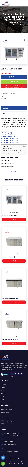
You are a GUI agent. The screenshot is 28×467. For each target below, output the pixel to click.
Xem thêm (13, 171)
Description (6, 108)
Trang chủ (3, 384)
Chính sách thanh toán (6, 424)
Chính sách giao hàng (6, 421)
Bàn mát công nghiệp (10, 93)
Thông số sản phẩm (7, 148)
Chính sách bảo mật (6, 415)
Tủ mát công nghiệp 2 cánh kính (10, 140)
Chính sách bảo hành (6, 412)
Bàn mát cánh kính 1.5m (9, 216)
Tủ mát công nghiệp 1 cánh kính (10, 138)
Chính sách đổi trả (5, 418)
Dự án (2, 390)
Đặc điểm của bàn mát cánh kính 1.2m (12, 150)
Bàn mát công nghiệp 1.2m (8, 133)
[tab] (14, 108)
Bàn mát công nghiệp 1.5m (8, 135)
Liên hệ (14, 219)
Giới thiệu (3, 387)
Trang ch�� (14, 23)
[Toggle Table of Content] (24, 146)
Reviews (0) (6, 113)
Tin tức (2, 396)
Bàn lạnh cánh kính (8, 96)
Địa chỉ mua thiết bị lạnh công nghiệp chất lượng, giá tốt (13, 153)
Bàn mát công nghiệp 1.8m (8, 136)
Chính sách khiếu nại (6, 409)
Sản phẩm (3, 393)
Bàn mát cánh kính (16, 96)
